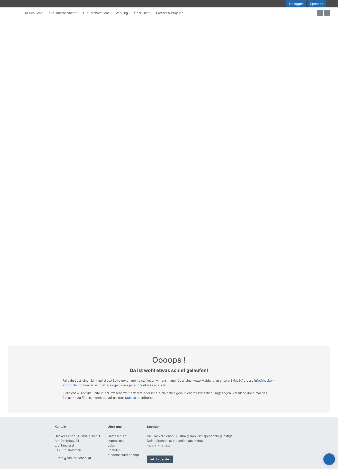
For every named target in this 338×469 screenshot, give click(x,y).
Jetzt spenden (160, 459)
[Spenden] (329, 459)
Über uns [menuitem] (140, 13)
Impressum (116, 441)
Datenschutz (117, 436)
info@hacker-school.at (74, 458)
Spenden (316, 4)
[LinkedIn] (320, 13)
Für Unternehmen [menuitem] (62, 13)
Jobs (111, 445)
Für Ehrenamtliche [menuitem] (96, 13)
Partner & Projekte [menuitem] (169, 13)
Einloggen (296, 4)
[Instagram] (327, 13)
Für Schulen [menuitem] (32, 13)
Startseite (132, 398)
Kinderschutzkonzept (123, 455)
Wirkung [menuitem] (122, 13)
